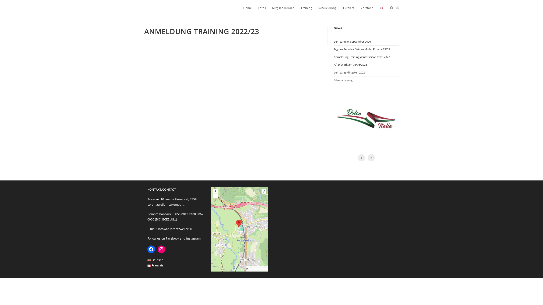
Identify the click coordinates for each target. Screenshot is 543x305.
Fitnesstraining (343, 80)
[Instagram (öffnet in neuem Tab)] (397, 7)
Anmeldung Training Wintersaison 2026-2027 (362, 57)
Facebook (172, 238)
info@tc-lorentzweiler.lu (175, 229)
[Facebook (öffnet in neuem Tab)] (391, 7)
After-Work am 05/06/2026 (350, 65)
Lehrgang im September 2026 (352, 41)
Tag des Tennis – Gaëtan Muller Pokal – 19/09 (362, 49)
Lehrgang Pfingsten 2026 (349, 72)
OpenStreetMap (258, 269)
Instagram (193, 238)
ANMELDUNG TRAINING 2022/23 (201, 31)
